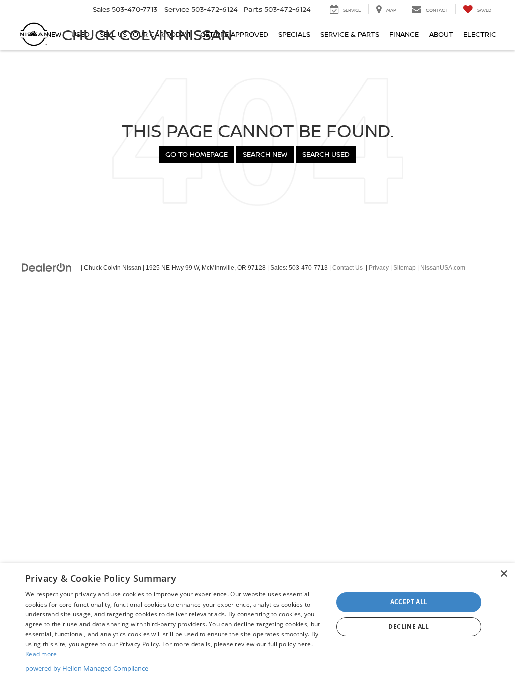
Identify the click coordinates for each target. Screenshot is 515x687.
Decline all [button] (408, 626)
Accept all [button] (409, 601)
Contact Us (347, 267)
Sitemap (404, 267)
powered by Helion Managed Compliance (86, 668)
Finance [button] (404, 34)
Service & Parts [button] (349, 34)
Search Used (326, 154)
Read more (41, 654)
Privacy (379, 267)
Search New (265, 154)
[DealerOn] (46, 267)
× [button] (503, 574)
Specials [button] (294, 34)
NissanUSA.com (442, 267)
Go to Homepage (196, 154)
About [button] (441, 34)
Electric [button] (479, 34)
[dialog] (257, 625)
